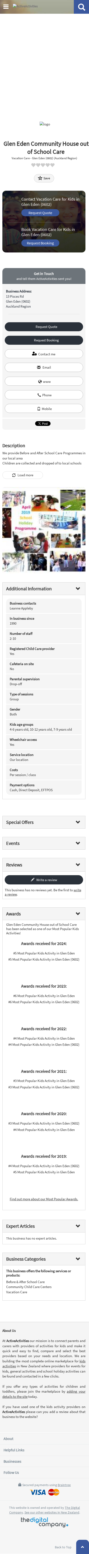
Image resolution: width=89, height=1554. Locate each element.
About (8, 1438)
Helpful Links (14, 1450)
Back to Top (63, 1547)
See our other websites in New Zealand (51, 1512)
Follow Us (11, 1472)
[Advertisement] (44, 60)
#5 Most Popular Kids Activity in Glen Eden (44, 953)
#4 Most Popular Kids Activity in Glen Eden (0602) (44, 1044)
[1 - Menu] (6, 7)
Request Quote (40, 212)
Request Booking (40, 243)
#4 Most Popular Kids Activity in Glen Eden (44, 1038)
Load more (25, 475)
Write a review (46, 880)
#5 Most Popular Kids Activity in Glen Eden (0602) (44, 959)
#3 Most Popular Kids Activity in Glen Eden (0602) (44, 1087)
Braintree (64, 1485)
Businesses (12, 1461)
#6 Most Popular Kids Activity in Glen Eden (44, 995)
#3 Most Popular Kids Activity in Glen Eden (44, 1080)
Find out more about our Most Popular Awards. (44, 1199)
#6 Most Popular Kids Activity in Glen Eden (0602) (44, 1002)
